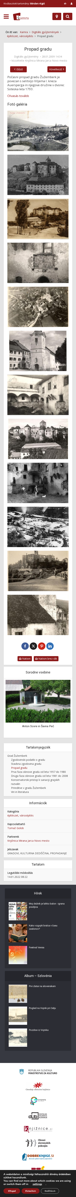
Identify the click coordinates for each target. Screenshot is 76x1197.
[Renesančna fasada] (38, 263)
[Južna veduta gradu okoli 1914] (38, 175)
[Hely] (56, 16)
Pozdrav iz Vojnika (39, 1030)
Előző (19, 69)
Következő (55, 69)
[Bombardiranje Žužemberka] (38, 527)
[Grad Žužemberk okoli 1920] (38, 219)
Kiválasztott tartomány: (24, 3)
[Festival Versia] (18, 955)
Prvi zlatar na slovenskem (42, 986)
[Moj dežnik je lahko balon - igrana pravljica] (18, 911)
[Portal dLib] (38, 1115)
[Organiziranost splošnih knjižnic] (38, 1086)
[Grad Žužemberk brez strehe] (38, 439)
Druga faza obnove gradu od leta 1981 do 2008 (39, 776)
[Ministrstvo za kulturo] (38, 1072)
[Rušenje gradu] (38, 483)
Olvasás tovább (18, 96)
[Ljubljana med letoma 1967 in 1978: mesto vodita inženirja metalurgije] (38, 701)
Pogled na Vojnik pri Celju (42, 1008)
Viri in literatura (20, 792)
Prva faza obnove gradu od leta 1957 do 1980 (38, 772)
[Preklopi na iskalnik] (67, 16)
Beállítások (50, 1191)
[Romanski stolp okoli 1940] (38, 615)
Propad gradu (19, 768)
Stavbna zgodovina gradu (26, 763)
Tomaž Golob (15, 828)
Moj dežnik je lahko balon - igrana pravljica (47, 905)
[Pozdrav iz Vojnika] (18, 1037)
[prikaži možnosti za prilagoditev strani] (65, 3)
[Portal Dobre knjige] (38, 1156)
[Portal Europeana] (38, 1101)
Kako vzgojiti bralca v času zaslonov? (43, 927)
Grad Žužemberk (17, 755)
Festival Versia (36, 947)
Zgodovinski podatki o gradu (28, 759)
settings (37, 1184)
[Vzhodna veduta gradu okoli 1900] (38, 131)
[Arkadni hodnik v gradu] (38, 395)
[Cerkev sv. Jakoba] (38, 351)
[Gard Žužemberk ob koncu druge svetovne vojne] (38, 571)
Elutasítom (30, 1191)
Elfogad (12, 1191)
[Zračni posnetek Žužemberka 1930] (38, 307)
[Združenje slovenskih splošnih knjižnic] (38, 1129)
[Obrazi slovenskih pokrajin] (38, 1143)
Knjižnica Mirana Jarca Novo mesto (46, 60)
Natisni (25, 658)
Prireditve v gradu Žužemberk (28, 788)
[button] (61, 708)
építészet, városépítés (20, 815)
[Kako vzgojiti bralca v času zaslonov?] (18, 933)
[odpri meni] (6, 17)
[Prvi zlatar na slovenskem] (18, 994)
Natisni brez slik (47, 658)
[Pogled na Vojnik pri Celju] (18, 1016)
